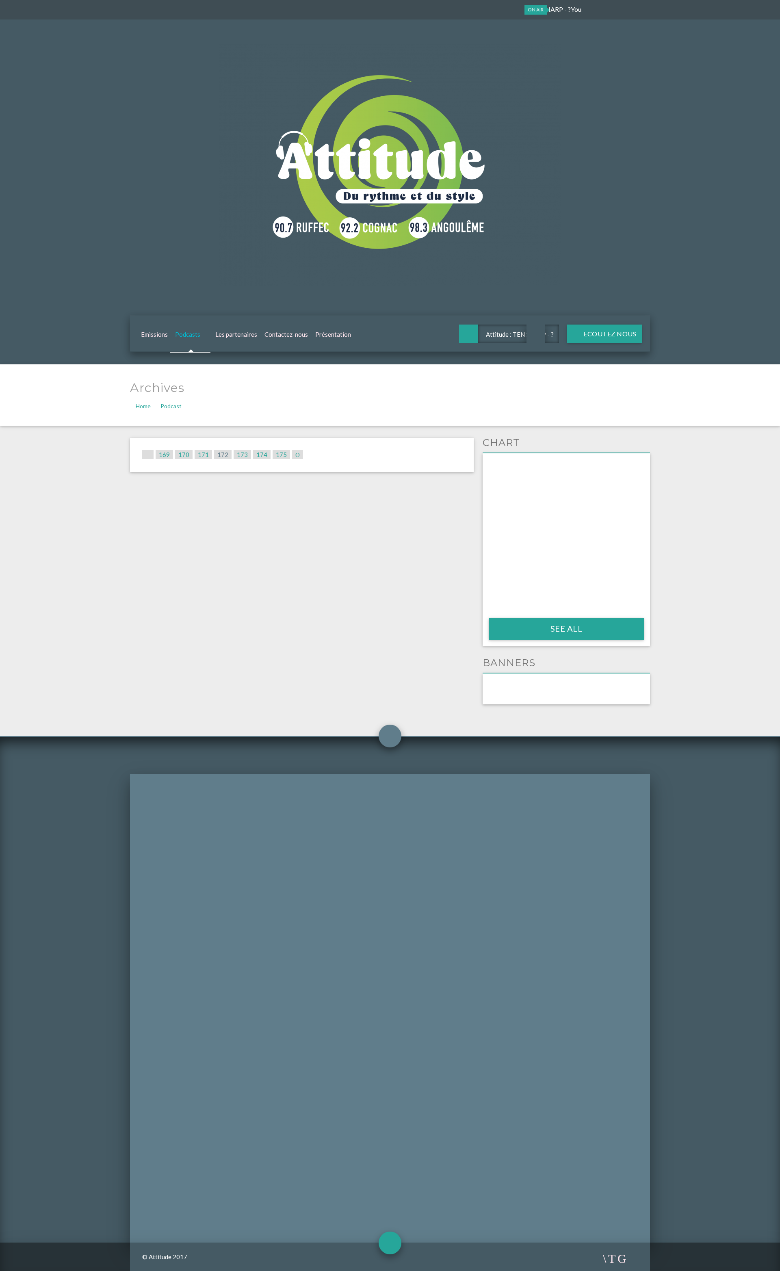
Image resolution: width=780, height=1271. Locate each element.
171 (203, 454)
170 (183, 454)
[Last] (297, 454)
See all (566, 628)
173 (242, 454)
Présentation (333, 334)
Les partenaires (236, 334)
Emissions (154, 334)
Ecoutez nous (609, 334)
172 (222, 454)
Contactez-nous (286, 334)
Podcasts (187, 334)
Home (143, 406)
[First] (148, 454)
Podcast (171, 406)
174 (261, 454)
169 (164, 454)
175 (281, 454)
